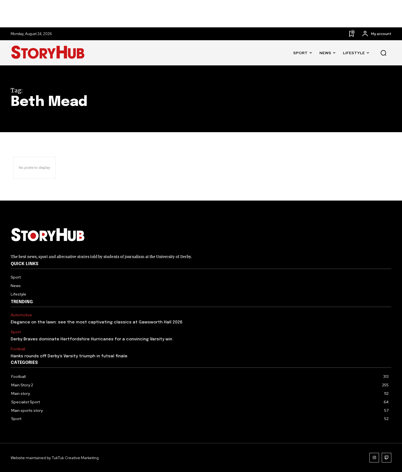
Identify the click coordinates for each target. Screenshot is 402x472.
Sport (16, 332)
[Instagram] (374, 457)
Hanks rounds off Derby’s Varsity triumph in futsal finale (69, 356)
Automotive (21, 315)
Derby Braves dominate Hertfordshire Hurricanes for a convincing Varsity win (91, 339)
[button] (383, 53)
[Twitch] (386, 457)
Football (18, 349)
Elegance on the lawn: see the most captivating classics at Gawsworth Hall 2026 (96, 322)
